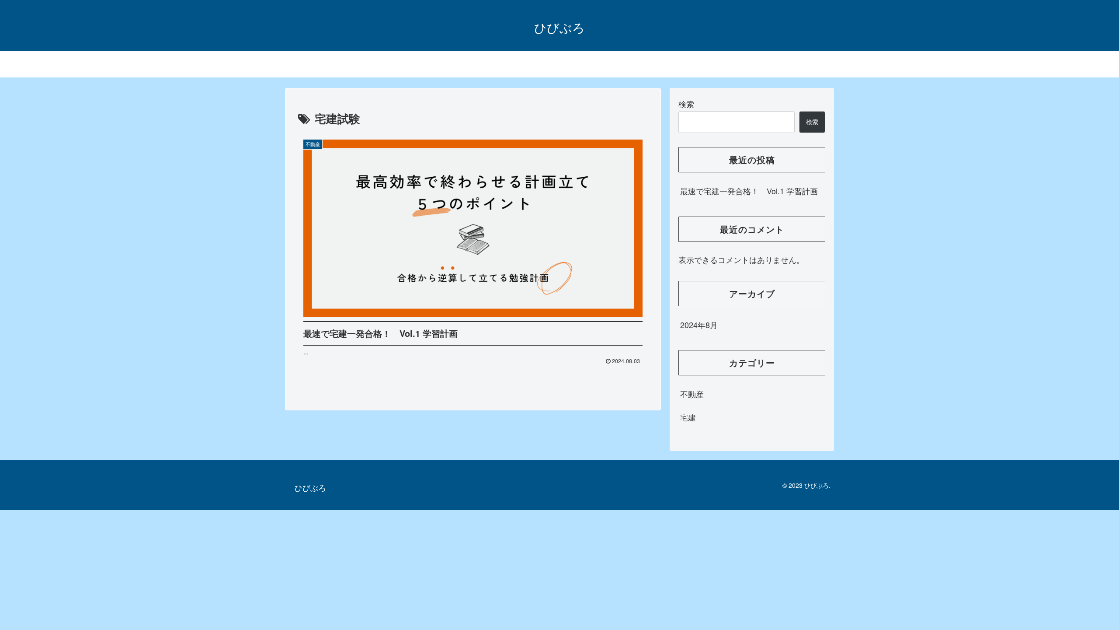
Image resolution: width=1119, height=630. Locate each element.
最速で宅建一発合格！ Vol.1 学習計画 (749, 190)
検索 (686, 103)
